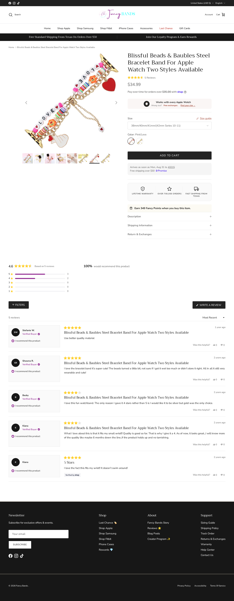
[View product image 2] (39, 158)
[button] (142, 77)
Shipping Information (140, 225)
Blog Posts (153, 533)
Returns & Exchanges (213, 539)
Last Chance (166, 28)
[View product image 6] (83, 158)
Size (130, 118)
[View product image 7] (94, 158)
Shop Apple (63, 28)
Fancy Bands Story (158, 522)
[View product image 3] (50, 158)
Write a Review (212, 306)
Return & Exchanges (140, 234)
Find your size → (188, 105)
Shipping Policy (210, 528)
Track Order (207, 533)
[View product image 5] (72, 158)
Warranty (206, 544)
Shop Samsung (85, 28)
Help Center (207, 549)
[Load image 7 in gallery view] (71, 101)
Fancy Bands (22, 585)
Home (47, 28)
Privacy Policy (183, 585)
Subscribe (20, 544)
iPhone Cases (126, 28)
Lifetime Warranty (142, 193)
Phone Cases (106, 544)
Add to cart (169, 155)
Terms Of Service (217, 585)
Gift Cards (184, 28)
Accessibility (200, 585)
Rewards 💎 (106, 549)
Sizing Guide (208, 522)
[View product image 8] (105, 158)
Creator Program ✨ (158, 539)
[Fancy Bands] (117, 15)
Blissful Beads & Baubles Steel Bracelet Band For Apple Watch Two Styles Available (56, 47)
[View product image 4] (61, 158)
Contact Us (207, 555)
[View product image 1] (27, 158)
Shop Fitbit (106, 28)
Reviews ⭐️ (154, 528)
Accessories (146, 28)
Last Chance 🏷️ (108, 522)
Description (134, 216)
